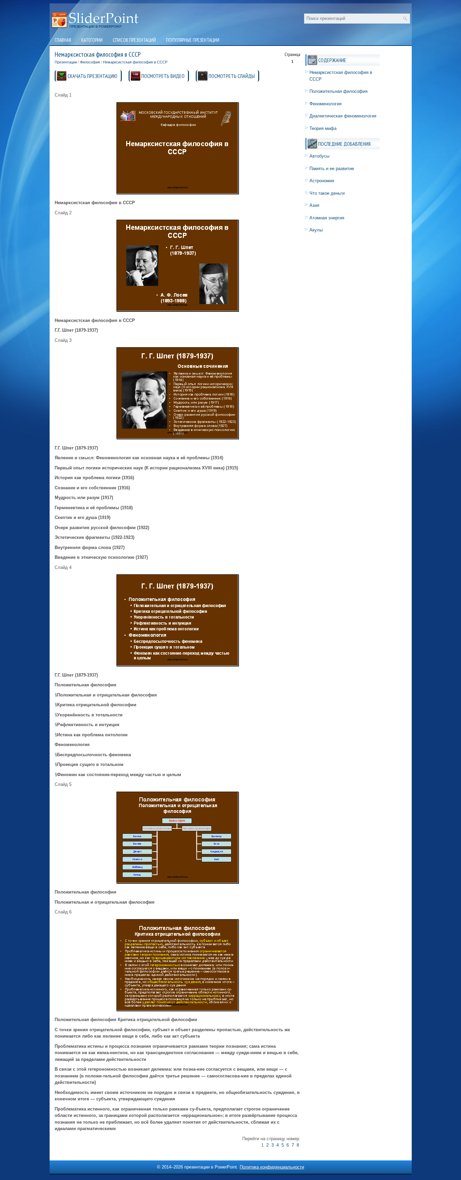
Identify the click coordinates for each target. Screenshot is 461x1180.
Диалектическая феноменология (342, 115)
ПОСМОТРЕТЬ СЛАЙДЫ (232, 76)
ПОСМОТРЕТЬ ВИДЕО (163, 76)
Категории (92, 40)
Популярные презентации (192, 40)
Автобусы (319, 156)
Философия (90, 62)
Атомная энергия (326, 217)
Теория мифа (322, 128)
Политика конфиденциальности (272, 1167)
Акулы (316, 229)
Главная (63, 40)
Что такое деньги (327, 193)
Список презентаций (134, 40)
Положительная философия (338, 91)
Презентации (66, 62)
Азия (314, 205)
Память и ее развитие (331, 168)
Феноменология (325, 103)
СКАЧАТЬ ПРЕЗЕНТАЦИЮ (92, 76)
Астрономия (321, 180)
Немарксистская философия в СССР (135, 62)
